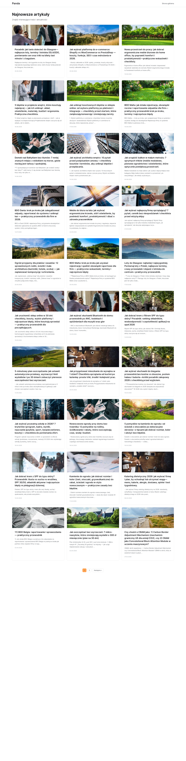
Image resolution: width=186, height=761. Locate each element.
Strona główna (168, 3)
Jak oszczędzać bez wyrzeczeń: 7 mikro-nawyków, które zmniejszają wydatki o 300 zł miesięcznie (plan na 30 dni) (93, 535)
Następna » (98, 570)
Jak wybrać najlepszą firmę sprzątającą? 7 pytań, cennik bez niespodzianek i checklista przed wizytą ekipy (147, 213)
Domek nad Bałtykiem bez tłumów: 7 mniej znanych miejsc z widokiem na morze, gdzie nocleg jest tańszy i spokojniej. (37, 160)
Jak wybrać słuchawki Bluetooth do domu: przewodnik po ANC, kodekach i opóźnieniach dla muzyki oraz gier (91, 318)
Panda (16, 3)
